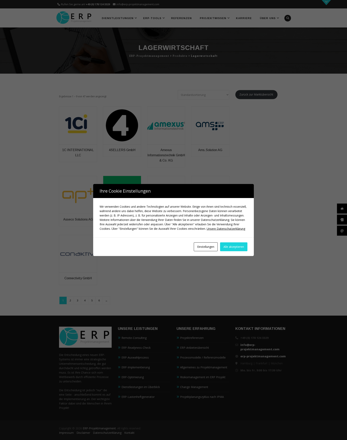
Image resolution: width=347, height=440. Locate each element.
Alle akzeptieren (234, 247)
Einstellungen (205, 247)
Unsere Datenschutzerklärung (226, 229)
